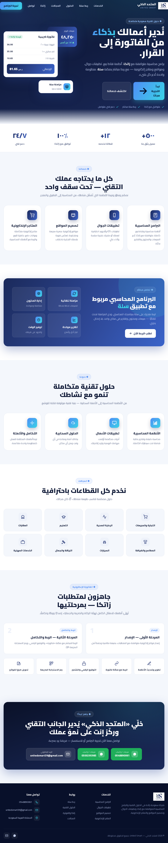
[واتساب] (14, 836)
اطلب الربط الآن (143, 333)
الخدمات (98, 5)
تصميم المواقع (103, 813)
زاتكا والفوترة (69, 813)
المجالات (56, 5)
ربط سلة (83, 5)
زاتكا (42, 5)
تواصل (31, 5)
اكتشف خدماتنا (116, 91)
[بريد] (7, 836)
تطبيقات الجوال (104, 807)
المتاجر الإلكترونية (103, 818)
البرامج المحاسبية (103, 802)
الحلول (70, 5)
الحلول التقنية (69, 807)
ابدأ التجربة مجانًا (155, 91)
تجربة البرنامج (11, 5)
